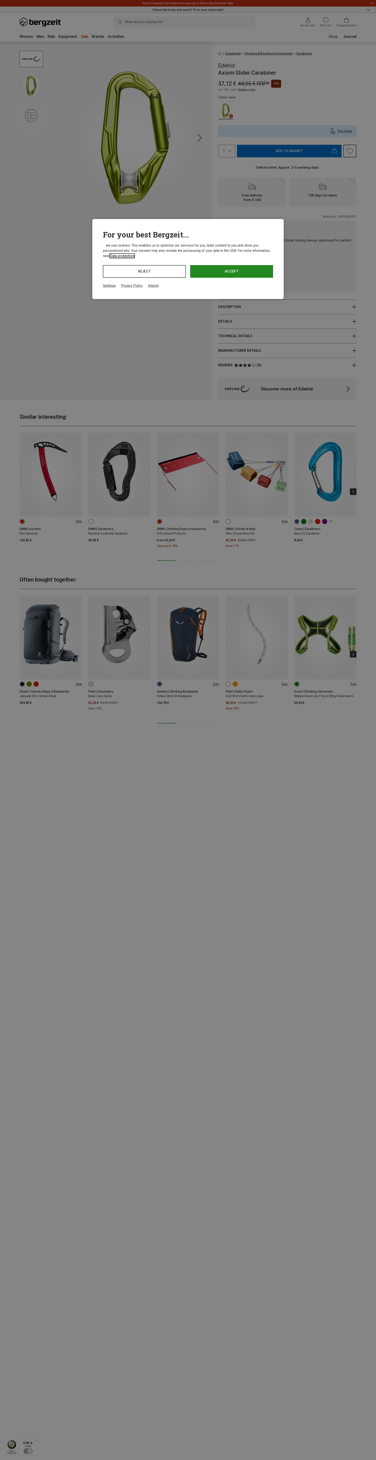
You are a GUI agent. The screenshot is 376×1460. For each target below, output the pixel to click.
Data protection (122, 256)
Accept (231, 271)
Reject (144, 271)
